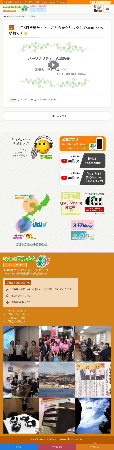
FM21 (20, 447)
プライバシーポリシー (18, 314)
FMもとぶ (96, 447)
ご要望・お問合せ (15, 321)
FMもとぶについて (16, 310)
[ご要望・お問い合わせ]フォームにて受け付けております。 (42, 289)
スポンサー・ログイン (102, 2)
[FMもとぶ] (41, 244)
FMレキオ (58, 447)
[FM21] (19, 244)
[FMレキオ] (29, 244)
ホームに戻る (59, 115)
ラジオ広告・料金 (15, 317)
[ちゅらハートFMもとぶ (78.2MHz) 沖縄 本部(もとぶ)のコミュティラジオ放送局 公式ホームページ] (16, 8)
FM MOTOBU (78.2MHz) (46, 99)
